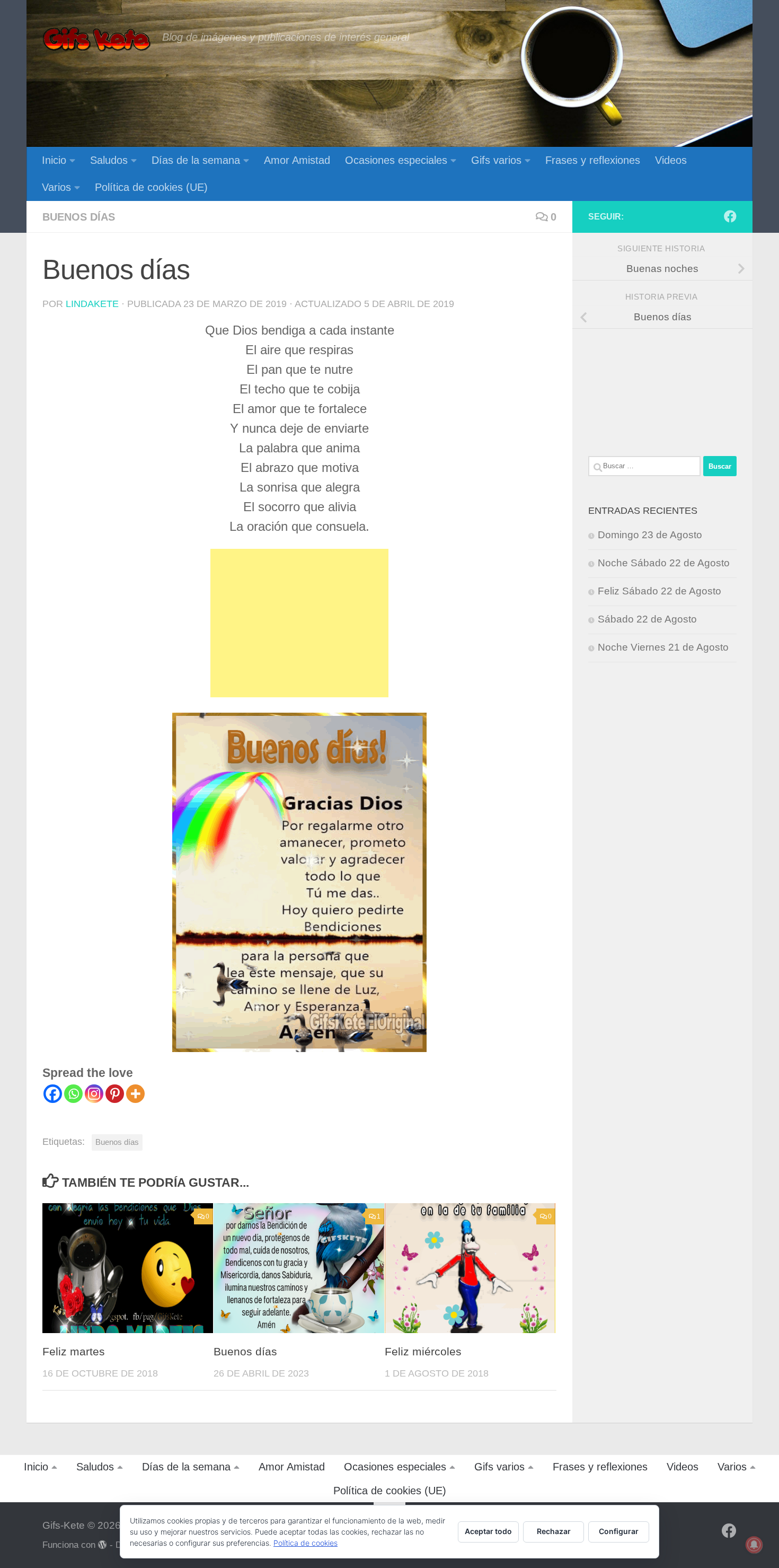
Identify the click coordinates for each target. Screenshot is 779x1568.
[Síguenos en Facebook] (730, 216)
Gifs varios (496, 160)
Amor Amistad (297, 160)
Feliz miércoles (423, 1351)
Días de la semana (196, 160)
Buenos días (78, 217)
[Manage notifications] (754, 1544)
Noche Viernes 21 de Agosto (663, 647)
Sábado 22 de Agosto (647, 619)
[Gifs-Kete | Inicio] (97, 39)
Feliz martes (73, 1351)
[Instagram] (94, 1093)
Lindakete (92, 304)
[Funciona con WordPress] (102, 1544)
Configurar (619, 1531)
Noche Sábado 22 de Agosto (664, 562)
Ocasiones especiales (396, 160)
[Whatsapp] (73, 1093)
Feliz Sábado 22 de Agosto (659, 591)
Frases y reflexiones (592, 160)
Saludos (109, 160)
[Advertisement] (299, 623)
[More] (135, 1093)
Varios (56, 187)
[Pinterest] (114, 1093)
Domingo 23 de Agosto (650, 534)
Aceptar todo (488, 1531)
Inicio (54, 160)
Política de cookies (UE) (151, 187)
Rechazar (554, 1531)
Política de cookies (305, 1542)
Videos (671, 160)
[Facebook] (52, 1093)
